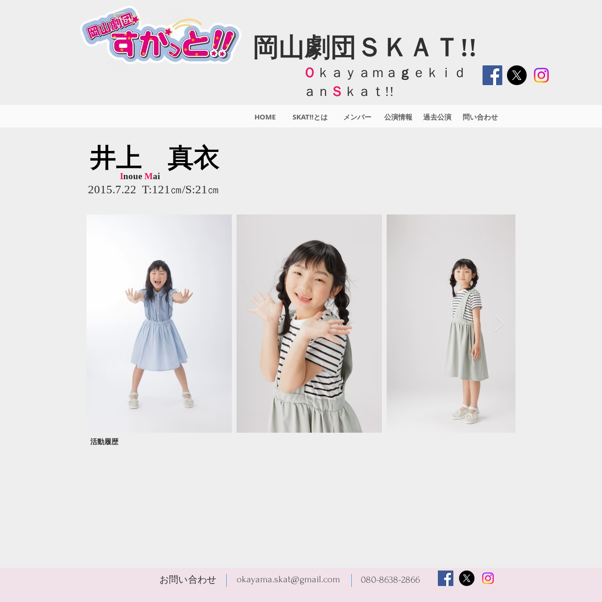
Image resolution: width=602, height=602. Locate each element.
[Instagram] (541, 75)
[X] (517, 75)
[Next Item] (499, 324)
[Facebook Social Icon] (492, 75)
